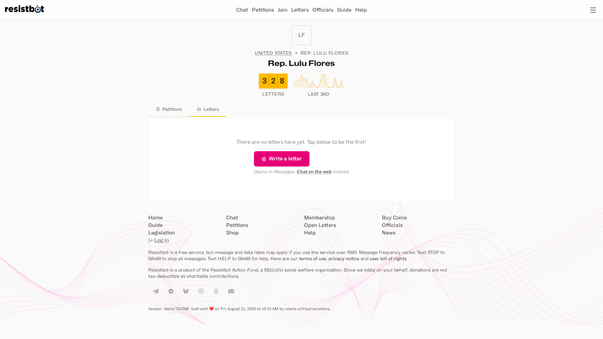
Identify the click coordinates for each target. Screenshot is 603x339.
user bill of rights (388, 258)
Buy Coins (394, 218)
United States (273, 53)
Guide (344, 10)
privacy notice (344, 258)
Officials (322, 10)
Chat (242, 10)
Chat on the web (314, 171)
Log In (161, 240)
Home (155, 218)
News (388, 233)
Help (361, 10)
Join (282, 10)
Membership (319, 218)
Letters (300, 10)
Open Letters (320, 225)
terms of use (312, 258)
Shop (232, 233)
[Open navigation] (593, 10)
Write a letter (285, 159)
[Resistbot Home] (24, 15)
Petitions (263, 10)
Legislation (161, 233)
